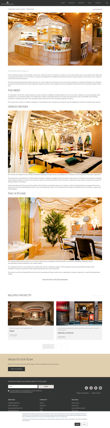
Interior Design (21, 71)
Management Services (15, 408)
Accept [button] (77, 424)
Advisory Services (14, 403)
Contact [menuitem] (98, 2)
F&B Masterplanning (78, 408)
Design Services (13, 405)
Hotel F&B (75, 405)
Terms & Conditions (83, 393)
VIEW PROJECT (61, 336)
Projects (43, 405)
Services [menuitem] (72, 2)
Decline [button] (84, 424)
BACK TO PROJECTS (97, 9)
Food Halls (75, 403)
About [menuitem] (63, 2)
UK (27, 71)
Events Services (13, 410)
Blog (41, 408)
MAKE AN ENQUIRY (16, 369)
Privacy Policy (96, 393)
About (42, 403)
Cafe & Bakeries (12, 71)
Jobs (41, 410)
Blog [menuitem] (89, 2)
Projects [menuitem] (81, 2)
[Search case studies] (107, 3)
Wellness (75, 410)
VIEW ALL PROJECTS (97, 295)
